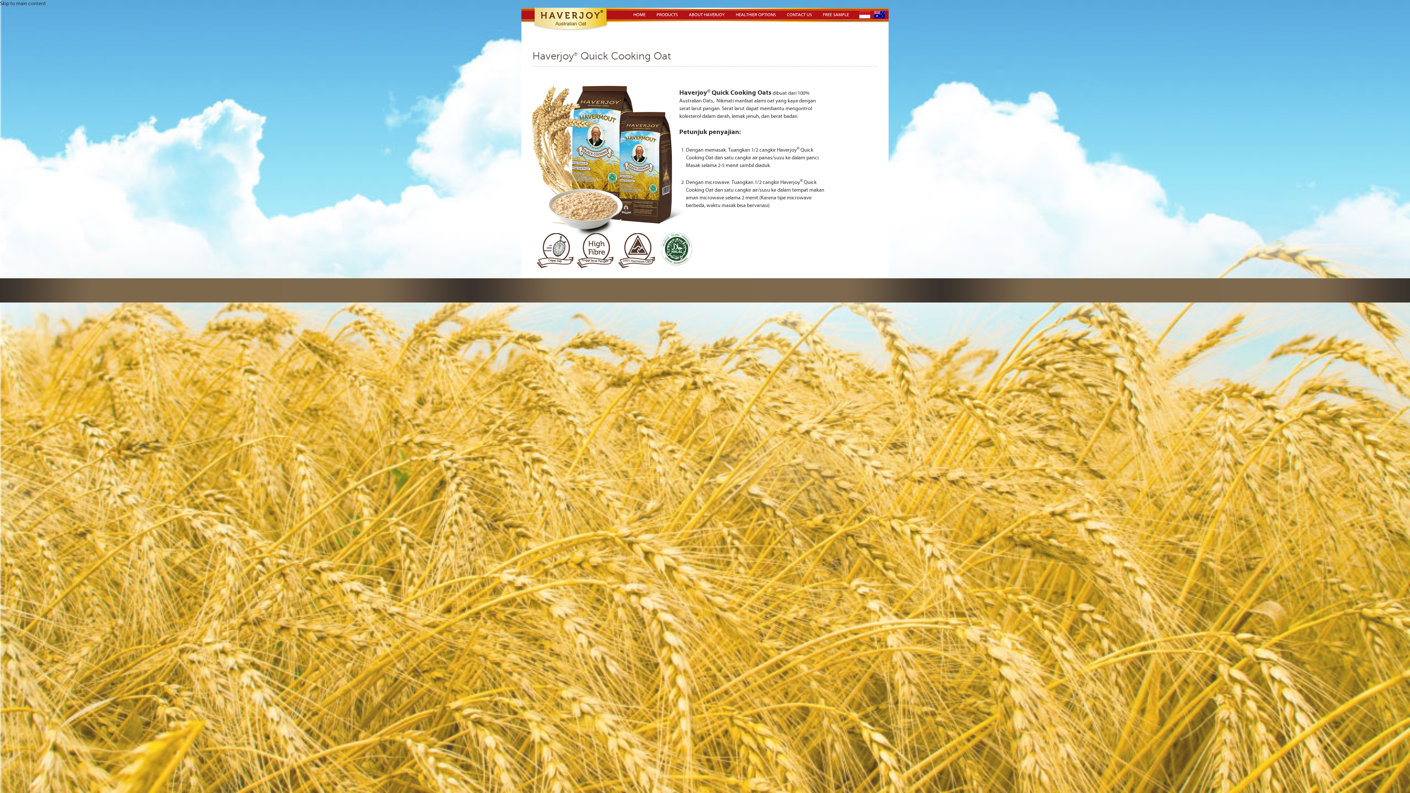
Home (639, 14)
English (879, 14)
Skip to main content (23, 4)
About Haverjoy (707, 14)
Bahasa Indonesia (864, 14)
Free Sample (836, 14)
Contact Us (799, 14)
